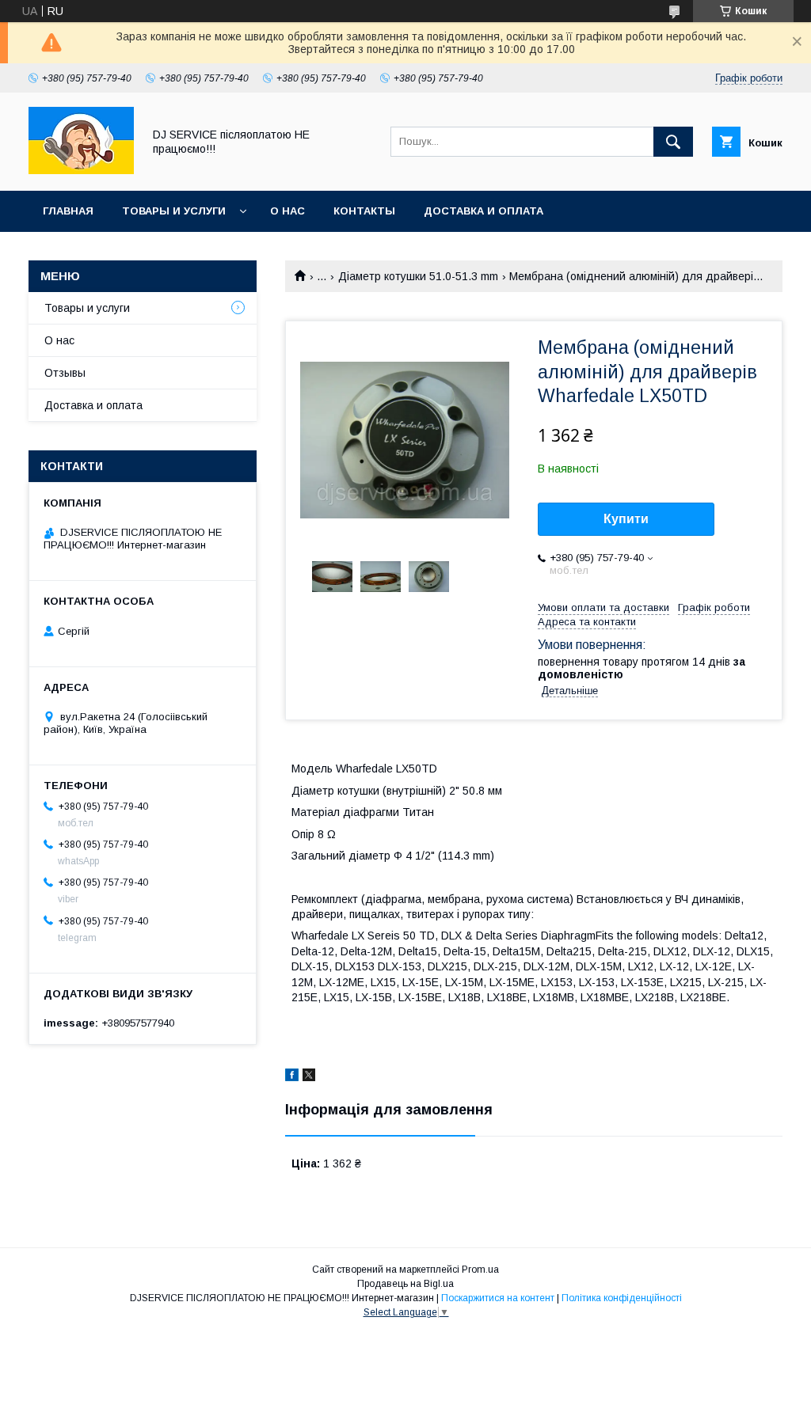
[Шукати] (673, 142)
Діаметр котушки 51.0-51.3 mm (418, 276)
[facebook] (292, 1077)
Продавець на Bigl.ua (405, 1283)
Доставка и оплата (483, 211)
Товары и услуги (174, 211)
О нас (287, 211)
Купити (626, 519)
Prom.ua (480, 1269)
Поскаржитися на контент (497, 1298)
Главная (68, 211)
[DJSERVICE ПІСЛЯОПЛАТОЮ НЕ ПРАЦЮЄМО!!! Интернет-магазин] (81, 170)
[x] (309, 1077)
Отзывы (65, 372)
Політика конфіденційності (622, 1298)
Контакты (364, 211)
